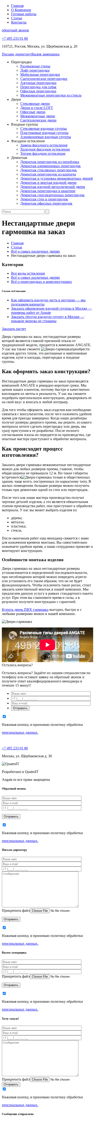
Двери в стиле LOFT (36, 108)
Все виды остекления (28, 273)
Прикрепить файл (16, 910)
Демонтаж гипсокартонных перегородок (52, 195)
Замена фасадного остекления (43, 145)
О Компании (21, 10)
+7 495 (15, 38)
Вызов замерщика (45, 54)
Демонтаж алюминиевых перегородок (50, 166)
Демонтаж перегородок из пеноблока (49, 162)
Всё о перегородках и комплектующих (41, 282)
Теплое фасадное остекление (42, 153)
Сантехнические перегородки (43, 79)
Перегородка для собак (38, 87)
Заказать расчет (14, 329)
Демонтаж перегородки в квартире (47, 191)
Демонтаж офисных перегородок (46, 203)
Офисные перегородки (38, 91)
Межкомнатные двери (37, 116)
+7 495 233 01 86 (15, 748)
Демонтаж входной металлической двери (52, 187)
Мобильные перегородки (40, 74)
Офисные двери (32, 112)
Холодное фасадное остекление (45, 149)
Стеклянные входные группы (43, 128)
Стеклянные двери (35, 104)
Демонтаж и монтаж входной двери (48, 183)
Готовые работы (23, 14)
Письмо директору (16, 54)
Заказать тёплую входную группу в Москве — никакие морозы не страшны (47, 319)
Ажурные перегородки (38, 83)
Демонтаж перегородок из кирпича (48, 174)
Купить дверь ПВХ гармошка (25, 610)
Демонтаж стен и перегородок (44, 199)
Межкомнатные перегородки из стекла (50, 95)
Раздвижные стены (35, 66)
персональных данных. (20, 732)
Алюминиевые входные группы (45, 137)
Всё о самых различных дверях (35, 277)
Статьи (16, 18)
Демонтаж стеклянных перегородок (48, 170)
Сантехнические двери (38, 120)
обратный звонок (15, 30)
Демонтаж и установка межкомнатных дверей (56, 178)
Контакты (19, 22)
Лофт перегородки (35, 70)
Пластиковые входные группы (44, 133)
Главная (17, 6)
